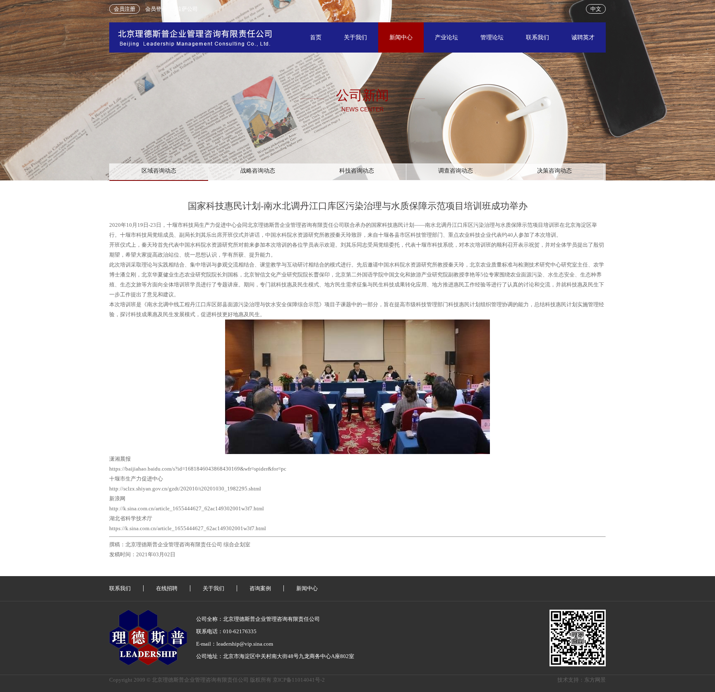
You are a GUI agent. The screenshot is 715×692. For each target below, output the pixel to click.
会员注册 (124, 9)
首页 (316, 37)
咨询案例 (260, 588)
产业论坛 (446, 37)
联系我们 (537, 37)
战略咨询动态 (257, 171)
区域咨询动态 (159, 171)
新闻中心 (401, 37)
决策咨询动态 (554, 171)
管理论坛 (492, 37)
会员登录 (156, 9)
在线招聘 (167, 588)
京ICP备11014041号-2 (299, 680)
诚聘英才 (583, 37)
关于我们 (355, 37)
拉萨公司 (187, 9)
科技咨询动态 (356, 171)
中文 (595, 9)
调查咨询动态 (455, 171)
